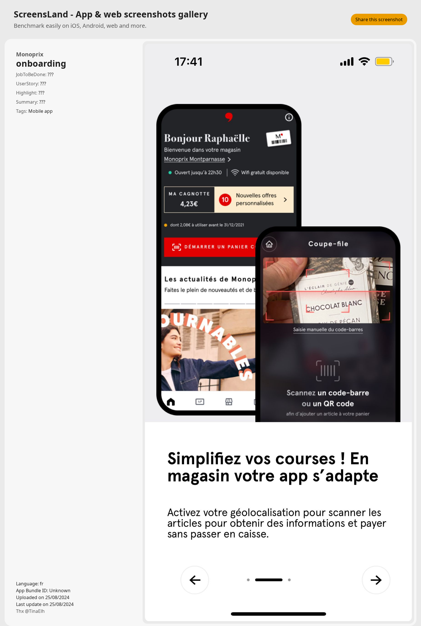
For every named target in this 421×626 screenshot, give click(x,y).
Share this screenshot (379, 19)
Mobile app (40, 111)
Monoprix (30, 54)
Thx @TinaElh (30, 611)
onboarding (41, 63)
